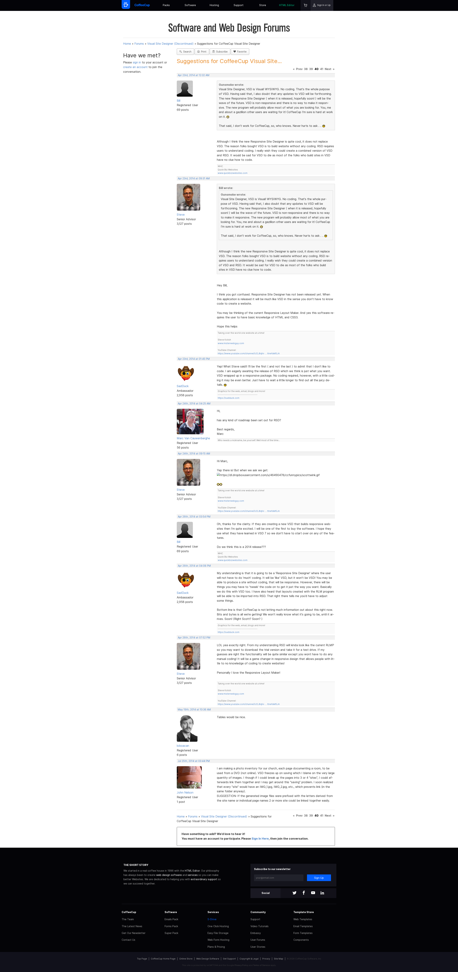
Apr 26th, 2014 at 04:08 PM (194, 565)
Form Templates (303, 932)
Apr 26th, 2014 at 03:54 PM (194, 516)
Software (190, 5)
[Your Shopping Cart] (306, 5)
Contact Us (128, 939)
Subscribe (221, 51)
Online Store (186, 958)
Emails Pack (171, 919)
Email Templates (303, 926)
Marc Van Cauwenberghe (193, 438)
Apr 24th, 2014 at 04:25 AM (194, 403)
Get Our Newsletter (133, 932)
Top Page (142, 958)
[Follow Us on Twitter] (294, 893)
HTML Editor (286, 5)
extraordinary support (204, 879)
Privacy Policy (241, 965)
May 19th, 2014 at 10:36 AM (194, 709)
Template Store (303, 912)
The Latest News (132, 926)
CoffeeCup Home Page (163, 958)
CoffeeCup (129, 912)
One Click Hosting (218, 926)
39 (311, 69)
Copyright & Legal (249, 958)
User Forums (257, 939)
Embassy (255, 932)
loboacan (183, 745)
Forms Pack (171, 926)
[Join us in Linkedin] (322, 893)
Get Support (229, 958)
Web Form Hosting (218, 939)
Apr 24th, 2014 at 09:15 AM (194, 453)
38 (306, 69)
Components (301, 939)
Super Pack (171, 932)
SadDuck (183, 386)
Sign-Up (319, 877)
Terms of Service (261, 965)
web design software (169, 874)
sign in (137, 62)
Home (127, 43)
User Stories (257, 946)
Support (238, 5)
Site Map (278, 958)
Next (328, 69)
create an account (135, 67)
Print (203, 51)
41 (321, 69)
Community (258, 912)
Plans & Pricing (216, 946)
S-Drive (212, 919)
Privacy (266, 958)
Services (213, 912)
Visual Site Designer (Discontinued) (170, 43)
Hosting (214, 5)
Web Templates (302, 919)
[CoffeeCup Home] (142, 5)
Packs (166, 5)
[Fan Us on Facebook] (304, 893)
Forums (139, 43)
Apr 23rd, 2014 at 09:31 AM (194, 178)
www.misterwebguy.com (231, 343)
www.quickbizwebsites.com (232, 173)
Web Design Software (207, 958)
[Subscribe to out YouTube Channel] (313, 893)
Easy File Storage (218, 932)
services (193, 874)
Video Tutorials (259, 926)
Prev (299, 69)
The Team (128, 919)
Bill (178, 100)
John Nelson (185, 792)
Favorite (241, 51)
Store (262, 5)
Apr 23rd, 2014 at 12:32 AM (193, 75)
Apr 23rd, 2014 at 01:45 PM (194, 358)
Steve (181, 214)
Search (186, 51)
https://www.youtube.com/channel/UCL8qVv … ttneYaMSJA (249, 353)
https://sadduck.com (228, 398)
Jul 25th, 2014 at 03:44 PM (194, 761)
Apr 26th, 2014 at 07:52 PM (194, 637)
